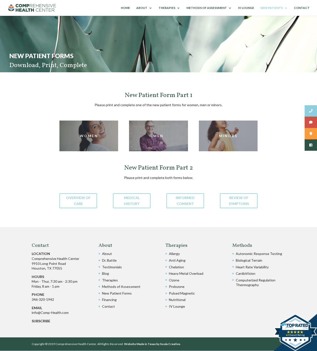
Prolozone (177, 286)
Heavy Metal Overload (186, 273)
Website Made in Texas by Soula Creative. (152, 344)
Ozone (174, 280)
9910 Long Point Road (49, 263)
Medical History (132, 201)
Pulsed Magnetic (182, 293)
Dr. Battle (109, 260)
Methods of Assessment (121, 286)
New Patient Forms (117, 293)
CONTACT (302, 8)
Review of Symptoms (239, 201)
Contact (108, 306)
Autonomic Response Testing (259, 253)
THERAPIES (166, 8)
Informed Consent (185, 201)
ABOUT (141, 8)
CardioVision (245, 273)
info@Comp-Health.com (50, 312)
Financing (109, 300)
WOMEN (89, 136)
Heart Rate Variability (252, 267)
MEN (158, 136)
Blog (105, 273)
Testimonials (112, 267)
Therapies (110, 280)
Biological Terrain (249, 260)
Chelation (176, 267)
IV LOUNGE (246, 8)
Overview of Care (78, 201)
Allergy (174, 253)
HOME (125, 8)
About (107, 253)
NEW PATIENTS (271, 8)
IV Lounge (177, 306)
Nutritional (177, 300)
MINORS (228, 136)
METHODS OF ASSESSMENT (206, 8)
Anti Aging (177, 260)
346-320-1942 (43, 299)
